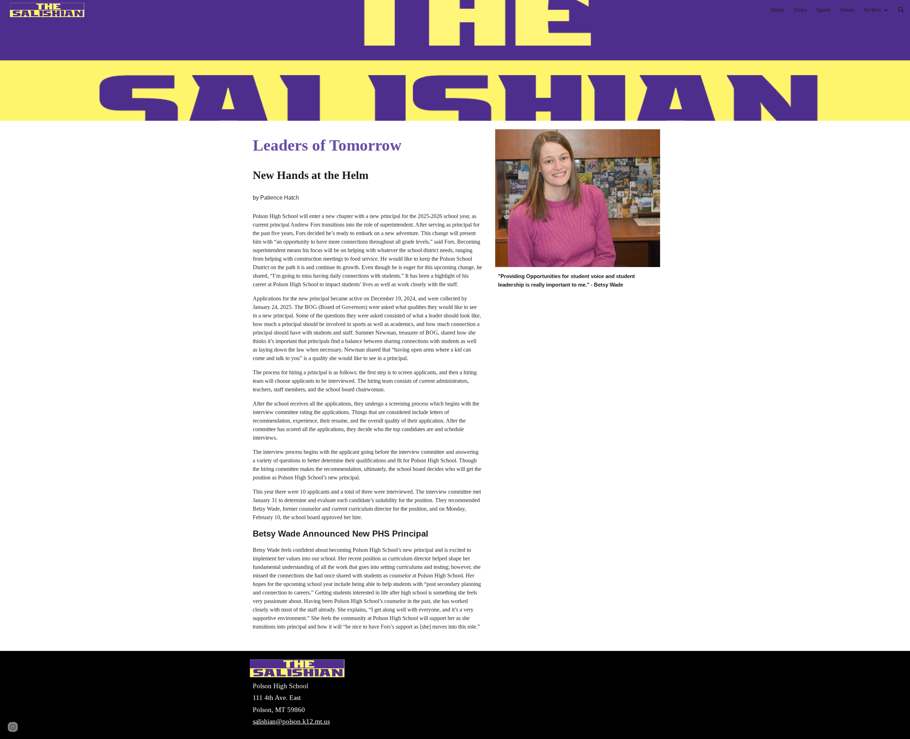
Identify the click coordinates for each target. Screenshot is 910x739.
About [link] (847, 10)
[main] (367, 145)
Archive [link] (872, 10)
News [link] (800, 10)
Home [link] (778, 10)
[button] (901, 9)
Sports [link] (823, 10)
